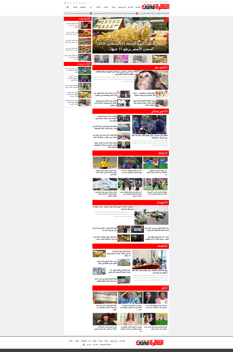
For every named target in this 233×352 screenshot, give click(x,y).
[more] (85, 2)
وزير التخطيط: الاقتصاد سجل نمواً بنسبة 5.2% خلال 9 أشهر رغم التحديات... (134, 13)
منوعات (75, 7)
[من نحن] (82, 2)
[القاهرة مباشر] (155, 7)
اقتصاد (98, 7)
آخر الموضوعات (82, 63)
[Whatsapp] (76, 2)
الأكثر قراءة (83, 18)
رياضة (113, 7)
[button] (96, 36)
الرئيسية (138, 7)
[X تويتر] (71, 2)
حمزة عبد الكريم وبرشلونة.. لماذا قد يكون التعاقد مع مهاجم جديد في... (88, 13)
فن (90, 7)
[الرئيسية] (65, 2)
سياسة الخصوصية (105, 344)
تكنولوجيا (83, 7)
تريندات (106, 7)
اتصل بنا (95, 344)
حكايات (71, 340)
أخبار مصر (130, 7)
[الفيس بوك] (68, 2)
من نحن (89, 344)
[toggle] (67, 7)
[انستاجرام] (73, 2)
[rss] (79, 2)
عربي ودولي (122, 7)
